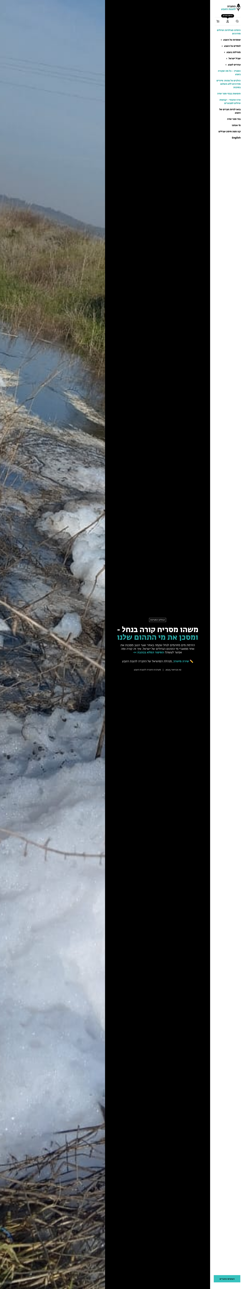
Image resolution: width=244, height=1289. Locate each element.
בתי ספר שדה (234, 119)
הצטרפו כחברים (227, 1279)
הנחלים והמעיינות (157, 620)
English (236, 138)
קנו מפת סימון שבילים (229, 131)
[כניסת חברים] (227, 21)
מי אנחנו (236, 125)
